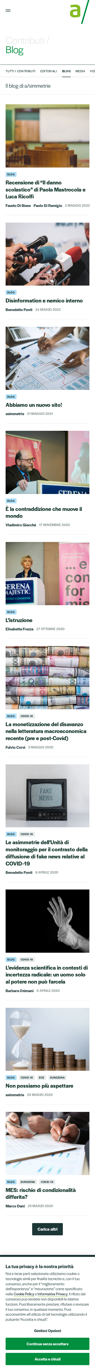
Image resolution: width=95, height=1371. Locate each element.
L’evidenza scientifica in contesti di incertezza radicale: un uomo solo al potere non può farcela (47, 974)
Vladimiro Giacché (21, 524)
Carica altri (47, 1229)
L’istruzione (19, 620)
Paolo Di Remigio (48, 205)
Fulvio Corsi (15, 747)
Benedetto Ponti (19, 309)
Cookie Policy (24, 1293)
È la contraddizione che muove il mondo (44, 512)
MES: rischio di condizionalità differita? (41, 1193)
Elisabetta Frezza (19, 628)
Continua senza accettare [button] (47, 1343)
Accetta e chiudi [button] (48, 1358)
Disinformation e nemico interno (44, 300)
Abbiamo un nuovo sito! (34, 404)
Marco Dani (15, 1205)
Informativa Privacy (52, 1293)
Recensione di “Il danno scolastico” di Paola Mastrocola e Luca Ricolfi (46, 189)
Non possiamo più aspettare (39, 1085)
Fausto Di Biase (18, 205)
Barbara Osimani (20, 990)
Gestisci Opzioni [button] (47, 1330)
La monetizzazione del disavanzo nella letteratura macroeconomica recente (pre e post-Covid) (46, 731)
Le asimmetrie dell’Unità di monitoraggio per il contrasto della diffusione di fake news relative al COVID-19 (47, 852)
